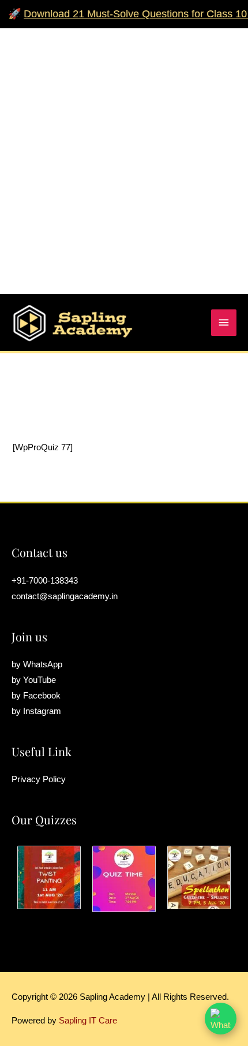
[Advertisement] (124, 152)
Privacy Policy (39, 779)
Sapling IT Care (88, 1020)
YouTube (39, 680)
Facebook (42, 695)
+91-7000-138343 (45, 580)
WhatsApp (42, 664)
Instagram (42, 711)
